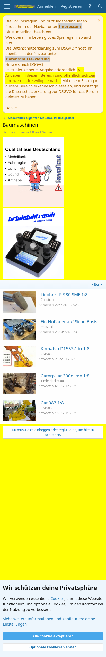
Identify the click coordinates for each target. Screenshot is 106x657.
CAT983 (46, 354)
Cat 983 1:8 (52, 403)
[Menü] (7, 6)
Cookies (57, 598)
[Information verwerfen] (98, 21)
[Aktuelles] (90, 6)
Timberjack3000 (52, 381)
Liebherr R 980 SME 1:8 (64, 294)
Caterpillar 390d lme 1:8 (65, 376)
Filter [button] (95, 284)
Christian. (47, 299)
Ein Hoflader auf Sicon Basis (69, 322)
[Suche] (100, 6)
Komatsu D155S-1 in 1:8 (65, 349)
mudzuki (47, 327)
